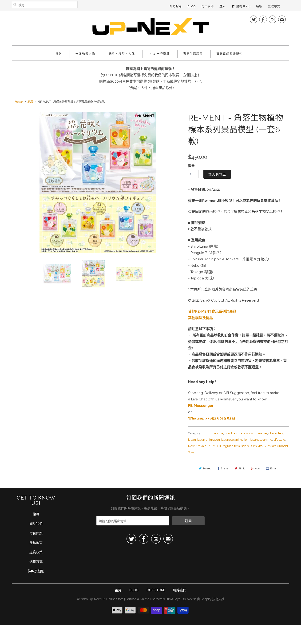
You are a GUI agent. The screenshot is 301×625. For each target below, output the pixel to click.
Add (257, 468)
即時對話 (176, 6)
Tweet (207, 468)
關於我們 (36, 523)
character (260, 433)
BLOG (134, 590)
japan (192, 439)
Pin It (241, 468)
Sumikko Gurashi (276, 446)
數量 (191, 166)
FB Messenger (201, 405)
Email (273, 468)
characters (276, 433)
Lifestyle (279, 439)
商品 (30, 101)
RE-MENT (214, 446)
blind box (231, 433)
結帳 (259, 6)
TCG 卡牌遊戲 (159, 54)
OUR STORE (156, 590)
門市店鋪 (208, 6)
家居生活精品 (193, 54)
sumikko (256, 446)
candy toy (246, 433)
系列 (58, 54)
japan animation (208, 439)
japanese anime (261, 439)
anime (218, 433)
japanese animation (235, 439)
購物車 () (242, 6)
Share (224, 468)
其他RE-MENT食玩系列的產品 (212, 311)
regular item (231, 446)
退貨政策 (36, 552)
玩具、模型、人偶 (122, 54)
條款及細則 (36, 571)
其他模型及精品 (200, 318)
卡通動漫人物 (85, 54)
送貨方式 (36, 561)
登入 (222, 6)
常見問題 (36, 533)
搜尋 (36, 514)
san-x (245, 446)
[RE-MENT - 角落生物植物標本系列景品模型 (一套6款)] (97, 182)
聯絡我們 (179, 590)
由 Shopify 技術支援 (210, 599)
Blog (191, 6)
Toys (191, 452)
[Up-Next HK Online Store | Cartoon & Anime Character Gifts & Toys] (150, 27)
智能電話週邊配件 (229, 54)
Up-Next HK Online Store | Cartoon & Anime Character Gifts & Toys (134, 599)
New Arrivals (197, 446)
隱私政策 (36, 542)
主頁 (118, 590)
